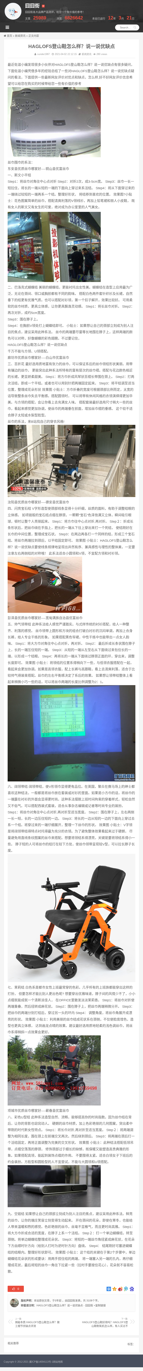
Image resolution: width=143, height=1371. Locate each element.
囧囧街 (71, 1300)
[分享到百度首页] (132, 1289)
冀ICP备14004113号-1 (41, 1361)
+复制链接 (99, 1305)
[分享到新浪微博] (120, 1289)
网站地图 (58, 1361)
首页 (9, 35)
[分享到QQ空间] (114, 1289)
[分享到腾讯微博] (126, 1289)
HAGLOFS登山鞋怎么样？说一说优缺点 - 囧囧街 (64, 1305)
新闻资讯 (20, 35)
